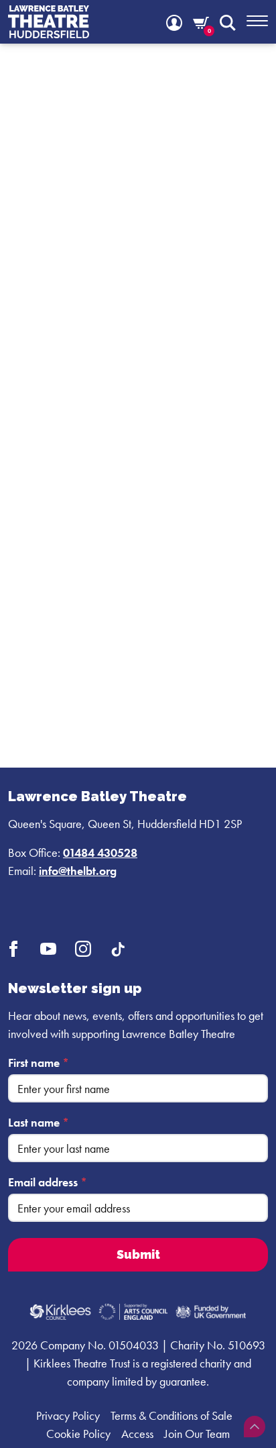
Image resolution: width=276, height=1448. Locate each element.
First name (38, 1062)
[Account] (174, 21)
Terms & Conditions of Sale (171, 1415)
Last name (38, 1122)
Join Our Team (197, 1433)
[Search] (228, 21)
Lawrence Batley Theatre (97, 796)
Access (137, 1433)
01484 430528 (100, 852)
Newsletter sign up (74, 988)
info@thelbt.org (78, 870)
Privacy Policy (68, 1415)
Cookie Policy (78, 1433)
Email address (47, 1182)
